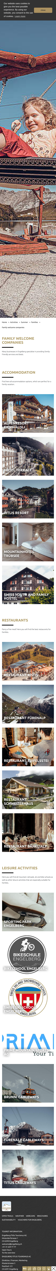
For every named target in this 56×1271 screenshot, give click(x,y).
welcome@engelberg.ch (12, 1244)
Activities (14, 322)
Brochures (42, 1216)
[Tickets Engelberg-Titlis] (34, 1268)
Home (4, 322)
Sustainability (9, 1220)
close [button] (43, 10)
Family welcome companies (13, 327)
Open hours (7, 1250)
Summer (24, 322)
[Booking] (24, 1268)
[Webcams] (39, 1268)
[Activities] (29, 1268)
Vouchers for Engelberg (30, 1220)
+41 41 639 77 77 (9, 1247)
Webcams (30, 1216)
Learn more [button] (20, 16)
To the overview (8, 1253)
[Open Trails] (48, 1268)
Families (34, 322)
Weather (19, 1216)
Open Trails (7, 1216)
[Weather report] (44, 1268)
